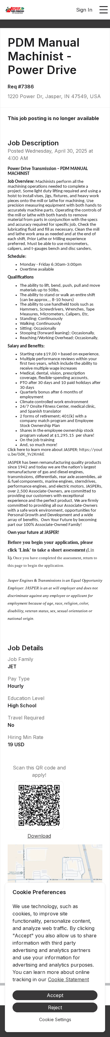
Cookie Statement (68, 979)
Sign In (84, 10)
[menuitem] (14, 10)
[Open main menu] (103, 10)
